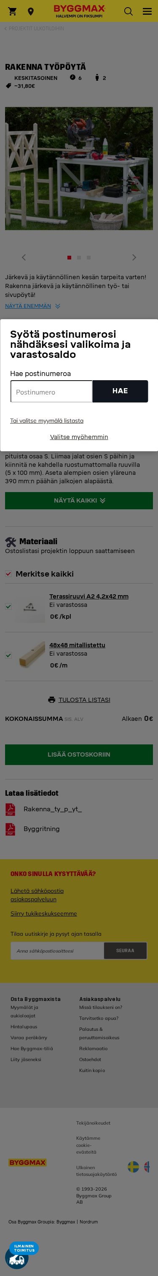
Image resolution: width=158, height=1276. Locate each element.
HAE (120, 391)
